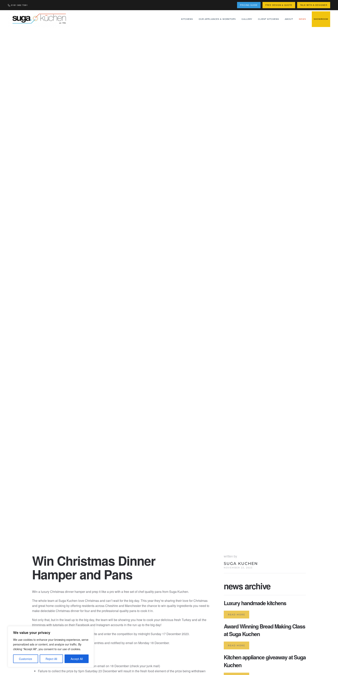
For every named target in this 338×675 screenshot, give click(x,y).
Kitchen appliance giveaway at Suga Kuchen (265, 661)
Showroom (321, 19)
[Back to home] (39, 19)
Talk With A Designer (313, 5)
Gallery (247, 19)
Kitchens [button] (187, 19)
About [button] (289, 19)
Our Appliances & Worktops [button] (217, 19)
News (302, 19)
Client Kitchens (268, 19)
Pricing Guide (249, 5)
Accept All (77, 659)
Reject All (51, 659)
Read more (236, 614)
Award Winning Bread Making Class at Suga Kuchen (264, 630)
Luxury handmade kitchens (255, 603)
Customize (25, 659)
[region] (51, 646)
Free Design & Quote (278, 5)
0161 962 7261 (19, 5)
